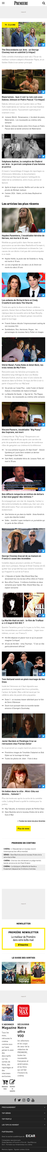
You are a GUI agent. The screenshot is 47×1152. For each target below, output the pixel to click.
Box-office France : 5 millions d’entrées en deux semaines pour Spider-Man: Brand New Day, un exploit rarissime (24, 585)
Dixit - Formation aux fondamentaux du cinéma (17, 1144)
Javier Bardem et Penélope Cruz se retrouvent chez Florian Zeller (19, 742)
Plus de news (23, 828)
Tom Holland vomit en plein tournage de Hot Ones (23, 680)
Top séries (6, 1113)
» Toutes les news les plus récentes (31, 821)
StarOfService (32, 1142)
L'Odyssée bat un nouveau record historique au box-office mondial (20, 850)
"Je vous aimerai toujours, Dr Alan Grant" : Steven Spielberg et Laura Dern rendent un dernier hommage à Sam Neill (25, 452)
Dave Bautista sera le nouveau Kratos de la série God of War (23, 856)
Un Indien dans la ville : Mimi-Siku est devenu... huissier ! (20, 792)
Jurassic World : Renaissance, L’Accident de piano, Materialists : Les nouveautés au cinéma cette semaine (25, 120)
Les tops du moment (10, 1125)
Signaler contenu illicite (21, 1149)
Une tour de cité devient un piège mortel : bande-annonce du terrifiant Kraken (23, 861)
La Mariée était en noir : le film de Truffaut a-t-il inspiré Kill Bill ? (22, 621)
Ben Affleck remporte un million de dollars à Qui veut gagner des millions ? (23, 495)
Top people (6, 1119)
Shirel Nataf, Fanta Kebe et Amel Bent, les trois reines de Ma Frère (22, 366)
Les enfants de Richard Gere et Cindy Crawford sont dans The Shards (20, 301)
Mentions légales (7, 1149)
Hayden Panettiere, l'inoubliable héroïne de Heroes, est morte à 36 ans (23, 237)
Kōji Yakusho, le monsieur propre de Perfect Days (24, 809)
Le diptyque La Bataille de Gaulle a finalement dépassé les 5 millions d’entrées (20, 867)
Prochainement (9, 1107)
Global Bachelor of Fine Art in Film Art (14, 1142)
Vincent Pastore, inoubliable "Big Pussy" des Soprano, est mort (21, 431)
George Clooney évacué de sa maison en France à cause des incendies (21, 557)
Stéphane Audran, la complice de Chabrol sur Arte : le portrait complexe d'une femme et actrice (23, 164)
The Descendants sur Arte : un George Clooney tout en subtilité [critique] (20, 51)
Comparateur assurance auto (11, 1140)
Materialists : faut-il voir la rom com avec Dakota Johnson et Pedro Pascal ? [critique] (23, 98)
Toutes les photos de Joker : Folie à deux (21, 758)
